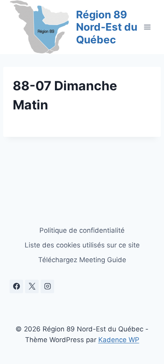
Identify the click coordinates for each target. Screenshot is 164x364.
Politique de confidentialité (82, 230)
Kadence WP (118, 340)
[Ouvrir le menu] (147, 27)
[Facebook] (16, 286)
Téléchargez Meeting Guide (82, 260)
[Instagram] (47, 286)
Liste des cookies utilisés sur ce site (82, 245)
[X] (32, 286)
